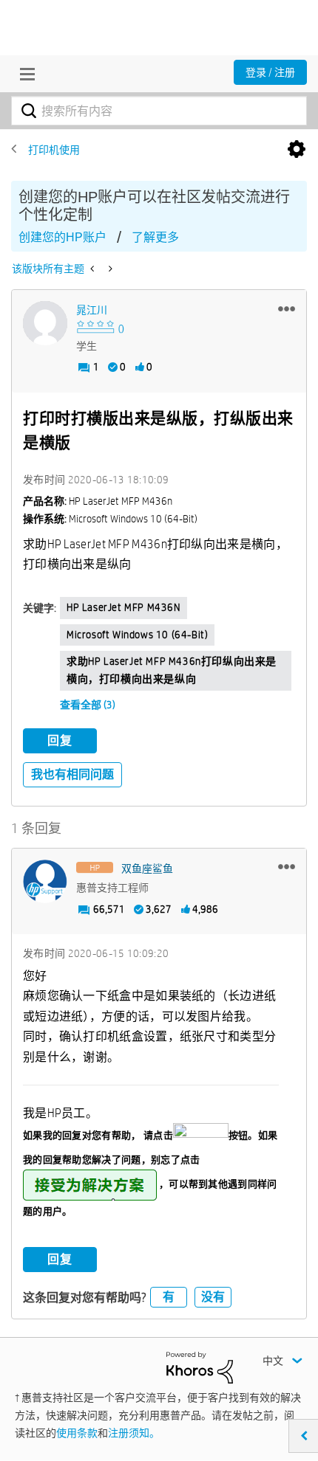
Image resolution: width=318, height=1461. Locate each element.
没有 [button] (213, 1297)
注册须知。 (134, 1433)
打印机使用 (54, 149)
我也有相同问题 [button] (72, 774)
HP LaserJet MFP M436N (123, 607)
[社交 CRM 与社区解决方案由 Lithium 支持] (199, 1366)
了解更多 (155, 237)
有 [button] (169, 1297)
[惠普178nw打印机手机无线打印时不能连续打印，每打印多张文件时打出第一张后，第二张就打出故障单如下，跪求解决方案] (93, 268)
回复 (59, 740)
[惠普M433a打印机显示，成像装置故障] (109, 268)
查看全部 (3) (87, 704)
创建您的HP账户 (62, 237)
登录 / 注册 (270, 72)
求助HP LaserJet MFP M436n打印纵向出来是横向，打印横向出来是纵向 (172, 669)
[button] (287, 308)
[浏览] (23, 73)
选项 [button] (296, 149)
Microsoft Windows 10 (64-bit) (137, 634)
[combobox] (159, 110)
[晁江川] (45, 323)
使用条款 (77, 1433)
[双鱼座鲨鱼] (45, 882)
